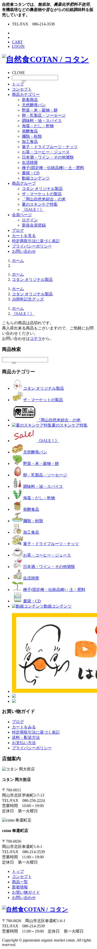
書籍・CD (31, 173)
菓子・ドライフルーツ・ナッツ (50, 147)
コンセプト (22, 89)
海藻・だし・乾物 (38, 126)
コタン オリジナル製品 (42, 189)
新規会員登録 (34, 225)
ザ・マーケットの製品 (42, 194)
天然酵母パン (34, 105)
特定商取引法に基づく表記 (36, 241)
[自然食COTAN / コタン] (45, 59)
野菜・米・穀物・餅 (40, 110)
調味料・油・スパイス (42, 121)
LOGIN (18, 46)
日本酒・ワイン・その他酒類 (48, 157)
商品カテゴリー (26, 94)
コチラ (36, 338)
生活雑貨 (30, 162)
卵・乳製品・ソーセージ (44, 115)
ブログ (18, 230)
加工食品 (30, 141)
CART (17, 42)
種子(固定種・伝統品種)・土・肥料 (53, 168)
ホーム (18, 260)
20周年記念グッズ (28, 299)
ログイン (30, 220)
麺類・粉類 (32, 136)
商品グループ (24, 183)
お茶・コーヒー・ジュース (46, 152)
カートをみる (24, 727)
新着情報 (20, 887)
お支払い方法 (24, 743)
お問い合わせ (24, 251)
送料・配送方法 (26, 737)
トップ (18, 84)
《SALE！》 (33, 209)
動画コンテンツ (36, 178)
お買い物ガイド (26, 892)
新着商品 (30, 100)
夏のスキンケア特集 (40, 204)
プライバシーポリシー (32, 246)
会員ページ (22, 215)
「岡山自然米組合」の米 (44, 199)
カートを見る (24, 236)
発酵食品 (30, 131)
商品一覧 (20, 882)
